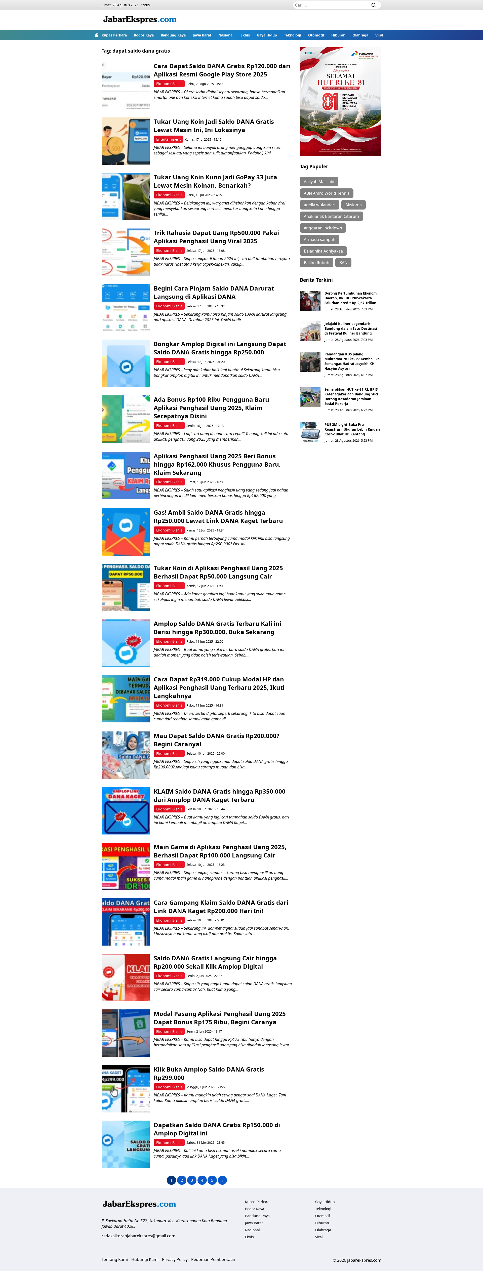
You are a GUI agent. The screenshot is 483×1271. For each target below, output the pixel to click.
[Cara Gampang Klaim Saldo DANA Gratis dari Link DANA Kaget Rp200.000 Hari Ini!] (126, 922)
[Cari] (373, 5)
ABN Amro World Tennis (326, 193)
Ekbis (245, 35)
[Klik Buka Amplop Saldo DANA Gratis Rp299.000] (126, 1089)
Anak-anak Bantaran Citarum (331, 216)
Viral (379, 35)
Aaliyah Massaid (319, 181)
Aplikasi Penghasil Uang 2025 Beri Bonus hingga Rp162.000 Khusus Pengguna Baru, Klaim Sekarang (217, 464)
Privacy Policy (175, 1259)
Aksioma (353, 205)
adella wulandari (319, 205)
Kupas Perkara (114, 35)
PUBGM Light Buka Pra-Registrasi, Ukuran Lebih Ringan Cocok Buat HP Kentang (352, 429)
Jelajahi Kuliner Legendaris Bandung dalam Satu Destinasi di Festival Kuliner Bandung (351, 328)
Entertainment (168, 139)
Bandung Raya (173, 35)
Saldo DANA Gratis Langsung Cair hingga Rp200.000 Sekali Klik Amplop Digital (215, 962)
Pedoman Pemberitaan (213, 1259)
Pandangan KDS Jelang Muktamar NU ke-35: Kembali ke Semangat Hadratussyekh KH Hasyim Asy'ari (352, 361)
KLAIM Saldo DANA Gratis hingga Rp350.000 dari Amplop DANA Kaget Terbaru (220, 795)
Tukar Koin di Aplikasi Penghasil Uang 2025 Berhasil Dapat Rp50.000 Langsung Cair (218, 572)
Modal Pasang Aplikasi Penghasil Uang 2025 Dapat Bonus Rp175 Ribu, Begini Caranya (220, 1017)
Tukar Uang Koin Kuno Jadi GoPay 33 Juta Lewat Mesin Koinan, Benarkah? (215, 181)
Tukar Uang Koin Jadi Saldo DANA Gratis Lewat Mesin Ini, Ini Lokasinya (214, 125)
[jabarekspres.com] (140, 20)
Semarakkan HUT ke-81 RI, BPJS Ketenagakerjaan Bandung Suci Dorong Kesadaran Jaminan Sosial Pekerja (351, 396)
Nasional (225, 35)
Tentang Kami (115, 1259)
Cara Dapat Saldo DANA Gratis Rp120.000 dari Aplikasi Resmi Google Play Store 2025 (222, 70)
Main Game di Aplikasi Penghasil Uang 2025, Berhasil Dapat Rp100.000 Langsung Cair (220, 851)
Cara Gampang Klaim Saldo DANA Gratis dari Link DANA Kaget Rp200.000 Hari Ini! (221, 906)
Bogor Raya (144, 35)
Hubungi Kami (144, 1259)
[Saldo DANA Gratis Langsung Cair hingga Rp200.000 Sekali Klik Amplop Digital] (126, 977)
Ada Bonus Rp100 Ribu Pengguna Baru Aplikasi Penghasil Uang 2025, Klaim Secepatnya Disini (211, 407)
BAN (343, 262)
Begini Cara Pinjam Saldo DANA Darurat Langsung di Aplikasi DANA (214, 292)
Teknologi (292, 35)
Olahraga (360, 35)
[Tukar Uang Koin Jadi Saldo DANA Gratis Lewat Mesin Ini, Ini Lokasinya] (126, 141)
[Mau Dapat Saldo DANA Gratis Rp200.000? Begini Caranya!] (126, 755)
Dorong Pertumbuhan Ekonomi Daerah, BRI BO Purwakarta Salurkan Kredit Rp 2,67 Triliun (351, 298)
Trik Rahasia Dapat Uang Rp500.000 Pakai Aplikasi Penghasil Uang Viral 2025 (216, 236)
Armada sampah (319, 239)
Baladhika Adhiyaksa (323, 251)
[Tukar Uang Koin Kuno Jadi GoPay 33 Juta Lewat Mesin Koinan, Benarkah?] (126, 196)
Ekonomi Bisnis (169, 83)
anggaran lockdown (323, 228)
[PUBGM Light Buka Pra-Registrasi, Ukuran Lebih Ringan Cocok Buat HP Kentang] (310, 432)
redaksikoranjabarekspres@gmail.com (138, 1236)
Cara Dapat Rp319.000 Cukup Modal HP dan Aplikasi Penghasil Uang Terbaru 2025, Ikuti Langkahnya (219, 687)
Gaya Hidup (267, 35)
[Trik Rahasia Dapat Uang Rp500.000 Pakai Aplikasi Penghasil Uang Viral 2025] (126, 252)
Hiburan (338, 35)
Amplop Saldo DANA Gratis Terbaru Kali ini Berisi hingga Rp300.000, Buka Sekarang (217, 627)
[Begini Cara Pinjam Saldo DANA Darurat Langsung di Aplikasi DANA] (126, 308)
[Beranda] (96, 35)
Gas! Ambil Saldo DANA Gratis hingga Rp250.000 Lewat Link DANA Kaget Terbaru (218, 516)
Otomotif (316, 35)
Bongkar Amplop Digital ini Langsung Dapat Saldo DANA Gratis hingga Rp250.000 (220, 348)
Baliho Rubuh (316, 262)
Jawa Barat (202, 35)
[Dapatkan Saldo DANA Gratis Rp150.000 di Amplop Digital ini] (126, 1144)
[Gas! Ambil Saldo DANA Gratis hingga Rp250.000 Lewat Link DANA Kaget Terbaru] (126, 532)
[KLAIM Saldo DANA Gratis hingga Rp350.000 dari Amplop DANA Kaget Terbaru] (126, 811)
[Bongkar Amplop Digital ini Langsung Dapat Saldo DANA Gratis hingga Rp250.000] (126, 363)
